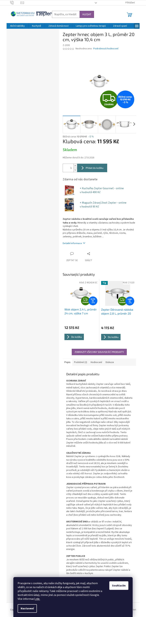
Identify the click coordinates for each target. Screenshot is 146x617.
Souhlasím (119, 586)
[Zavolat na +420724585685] (15, 2)
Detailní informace (72, 243)
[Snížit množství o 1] (75, 170)
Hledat (86, 14)
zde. (37, 599)
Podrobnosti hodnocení (105, 48)
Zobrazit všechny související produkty (99, 351)
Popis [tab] (67, 362)
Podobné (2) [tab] (80, 362)
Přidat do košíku (94, 167)
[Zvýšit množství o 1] (75, 166)
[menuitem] (17, 26)
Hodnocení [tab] (96, 362)
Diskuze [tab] (110, 362)
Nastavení (27, 608)
